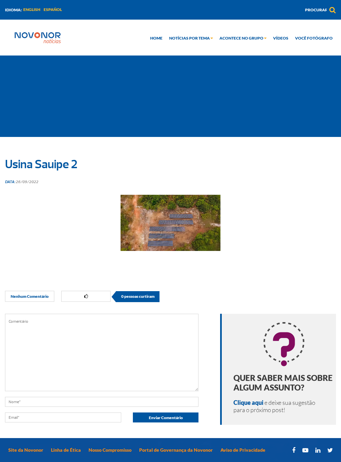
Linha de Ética (66, 450)
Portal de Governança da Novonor (176, 450)
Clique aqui (248, 402)
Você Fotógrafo (314, 38)
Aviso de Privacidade (242, 450)
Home (156, 38)
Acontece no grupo (241, 38)
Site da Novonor (25, 450)
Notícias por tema (189, 38)
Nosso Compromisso (110, 450)
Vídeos (280, 38)
